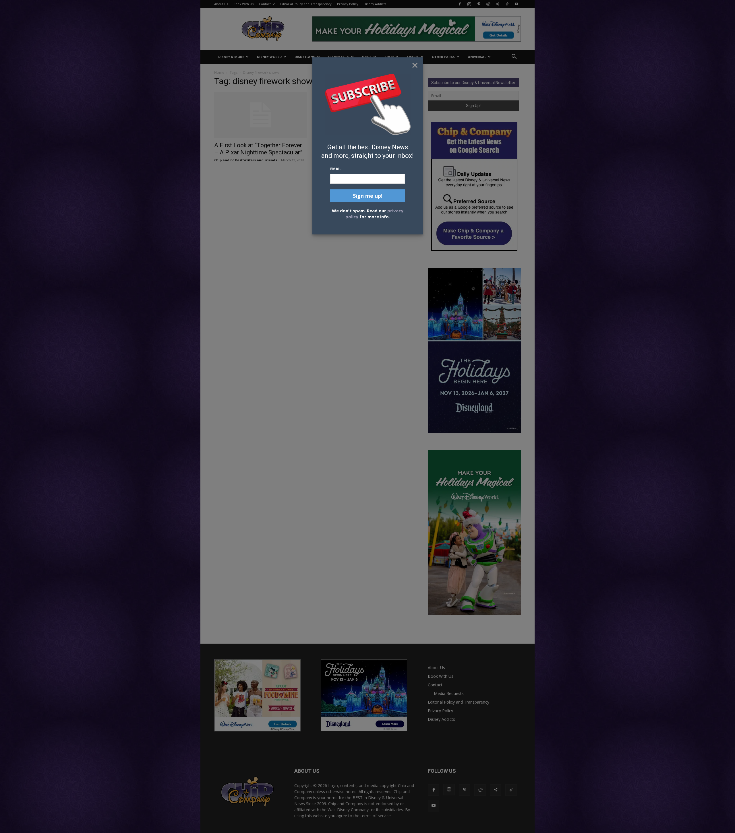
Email (335, 168)
